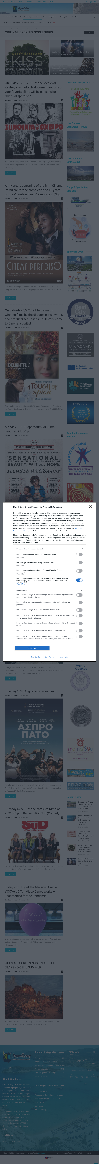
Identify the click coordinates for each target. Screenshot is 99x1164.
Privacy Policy (63, 657)
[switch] (79, 554)
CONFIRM (32, 648)
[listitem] (49, 549)
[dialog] (49, 582)
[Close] (91, 507)
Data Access (49, 657)
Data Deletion (36, 657)
